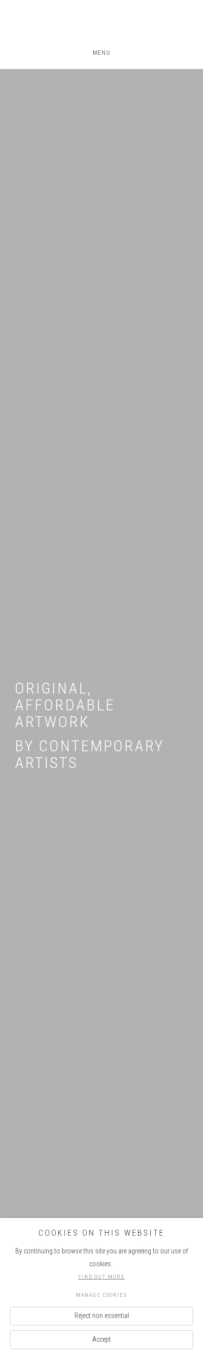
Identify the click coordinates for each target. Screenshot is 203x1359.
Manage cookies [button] (101, 1295)
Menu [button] (101, 52)
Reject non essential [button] (101, 1316)
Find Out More (101, 1277)
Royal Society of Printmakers (101, 25)
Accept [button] (101, 1339)
